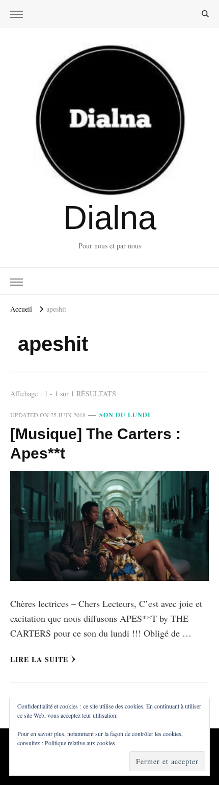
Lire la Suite (39, 659)
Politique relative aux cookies (80, 743)
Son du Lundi (125, 415)
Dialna (109, 217)
